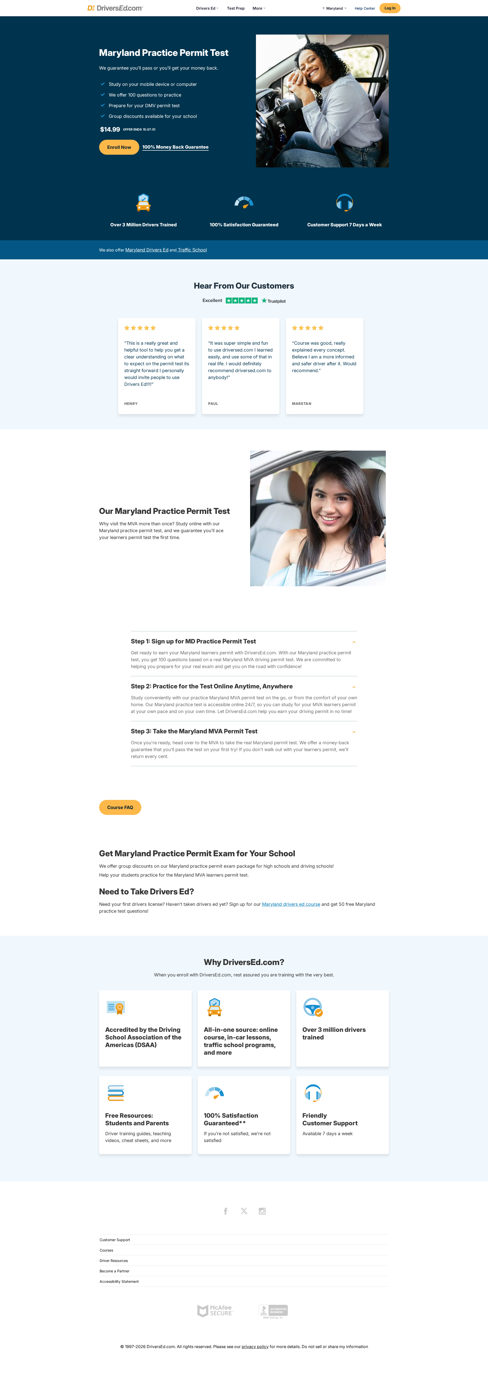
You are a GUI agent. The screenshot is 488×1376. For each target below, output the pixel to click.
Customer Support (115, 1240)
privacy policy (255, 1346)
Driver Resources (114, 1260)
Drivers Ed (205, 8)
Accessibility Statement (119, 1281)
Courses (106, 1250)
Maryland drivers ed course (291, 904)
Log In (390, 8)
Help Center (365, 8)
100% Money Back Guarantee (175, 147)
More (257, 8)
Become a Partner (114, 1271)
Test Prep (236, 8)
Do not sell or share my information (335, 1346)
